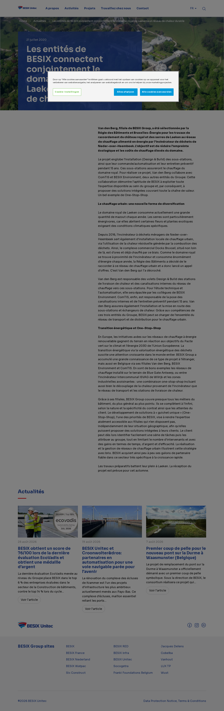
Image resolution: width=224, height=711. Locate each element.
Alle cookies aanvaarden (157, 92)
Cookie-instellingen (67, 92)
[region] (113, 86)
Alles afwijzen (125, 92)
